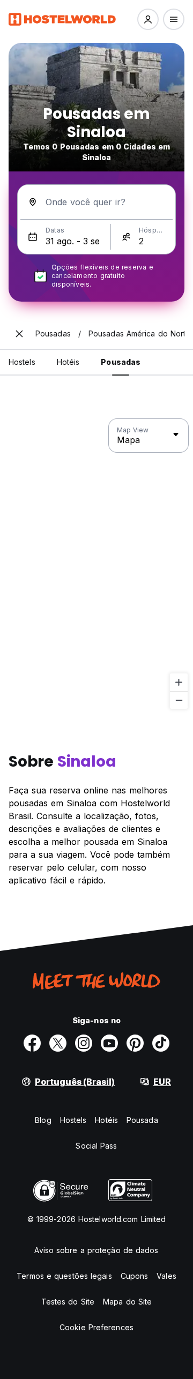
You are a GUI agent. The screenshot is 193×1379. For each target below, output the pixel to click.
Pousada (142, 1120)
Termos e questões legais (64, 1275)
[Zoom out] (179, 700)
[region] (96, 564)
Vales (166, 1275)
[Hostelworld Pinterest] (135, 1043)
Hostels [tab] (22, 361)
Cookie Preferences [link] (96, 1327)
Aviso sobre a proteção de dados (96, 1250)
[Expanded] (19, 334)
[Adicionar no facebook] (32, 1043)
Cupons (135, 1275)
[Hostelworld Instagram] (83, 1043)
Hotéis (106, 1120)
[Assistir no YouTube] (109, 1043)
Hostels (73, 1120)
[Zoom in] (179, 682)
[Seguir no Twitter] (57, 1043)
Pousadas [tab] (120, 361)
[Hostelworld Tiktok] (160, 1043)
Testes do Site (67, 1301)
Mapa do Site (127, 1301)
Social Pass (96, 1145)
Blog (43, 1120)
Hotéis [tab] (68, 361)
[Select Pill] (148, 19)
